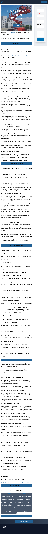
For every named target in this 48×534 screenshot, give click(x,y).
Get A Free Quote (16, 516)
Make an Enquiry (24, 521)
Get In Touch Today (16, 43)
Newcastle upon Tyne (9, 482)
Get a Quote (16, 25)
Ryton (22, 482)
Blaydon (2, 482)
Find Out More (16, 359)
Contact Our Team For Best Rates (16, 163)
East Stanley (26, 482)
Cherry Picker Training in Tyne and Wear (20, 55)
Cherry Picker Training (10, 32)
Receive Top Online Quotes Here (16, 245)
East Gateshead (17, 482)
